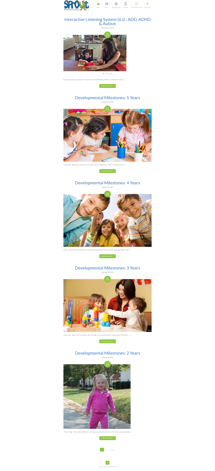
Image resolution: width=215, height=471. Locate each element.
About (107, 7)
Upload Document (136, 7)
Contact (125, 7)
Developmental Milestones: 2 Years (107, 353)
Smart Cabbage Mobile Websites (107, 466)
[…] (124, 80)
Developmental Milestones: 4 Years (107, 182)
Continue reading (107, 86)
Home (98, 7)
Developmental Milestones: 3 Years (107, 267)
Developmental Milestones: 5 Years (107, 97)
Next (112, 450)
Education (147, 7)
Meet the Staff (116, 7)
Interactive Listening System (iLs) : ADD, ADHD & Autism (107, 21)
